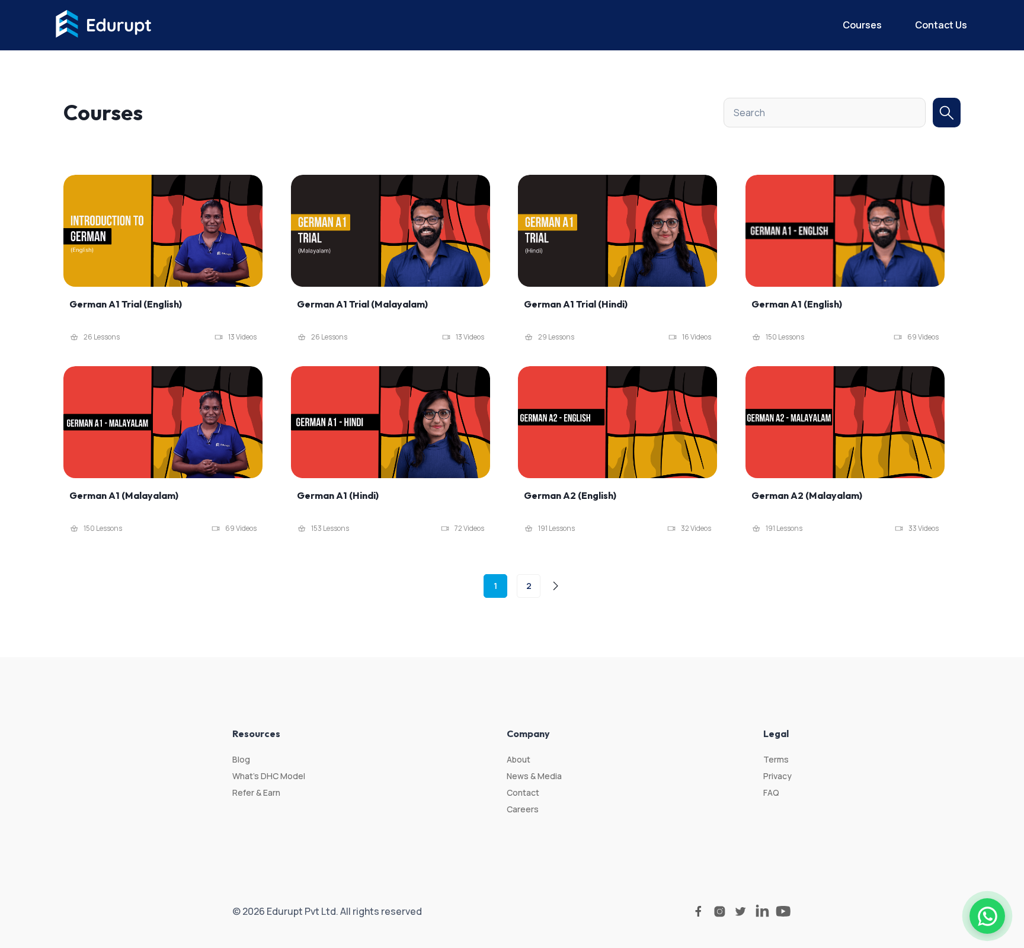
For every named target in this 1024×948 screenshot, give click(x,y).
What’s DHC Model (268, 776)
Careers (523, 809)
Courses (862, 24)
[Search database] (947, 112)
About (518, 759)
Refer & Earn (256, 792)
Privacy (777, 776)
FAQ (771, 792)
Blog (241, 759)
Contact (523, 792)
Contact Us (941, 24)
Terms (776, 759)
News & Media (534, 776)
